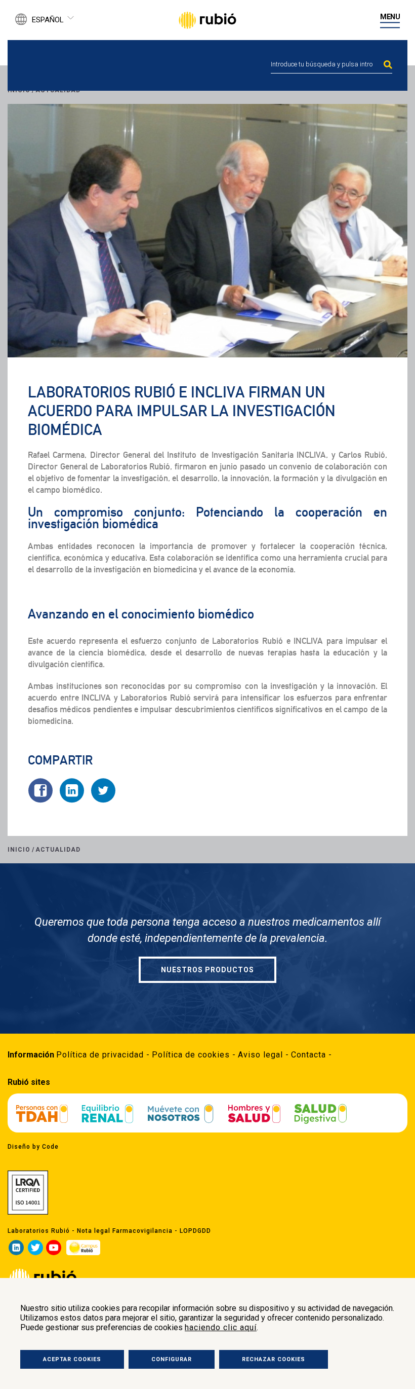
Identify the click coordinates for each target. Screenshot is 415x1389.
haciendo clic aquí (221, 1327)
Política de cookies (191, 1054)
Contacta (308, 1054)
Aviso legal (260, 1054)
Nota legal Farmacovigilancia (125, 1230)
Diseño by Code (33, 1146)
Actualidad (57, 849)
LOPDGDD (195, 1230)
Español (48, 19)
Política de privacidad (100, 1054)
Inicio (19, 849)
